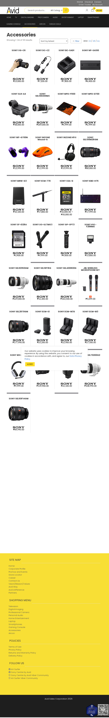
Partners (13, 592)
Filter (77, 41)
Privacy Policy (15, 649)
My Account (97, 4)
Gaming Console (17, 627)
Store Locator (15, 574)
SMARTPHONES (93, 17)
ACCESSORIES (29, 24)
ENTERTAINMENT (68, 17)
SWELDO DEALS (55, 24)
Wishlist (80, 2)
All (98, 41)
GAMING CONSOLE (13, 24)
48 (94, 41)
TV (16, 17)
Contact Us (14, 580)
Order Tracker (85, 4)
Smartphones (15, 624)
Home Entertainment (19, 618)
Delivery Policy (15, 655)
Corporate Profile (17, 568)
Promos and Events (18, 571)
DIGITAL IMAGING (27, 17)
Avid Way (13, 586)
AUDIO (55, 17)
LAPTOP (81, 17)
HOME (9, 17)
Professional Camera (19, 612)
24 (90, 41)
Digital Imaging (16, 609)
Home (12, 565)
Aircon (12, 633)
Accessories (15, 630)
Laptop (12, 621)
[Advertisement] (29, 532)
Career (12, 577)
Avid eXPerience (16, 589)
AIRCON (42, 24)
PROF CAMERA (43, 17)
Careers (97, 2)
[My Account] (87, 10)
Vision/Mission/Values (19, 583)
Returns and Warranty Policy (22, 652)
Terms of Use (15, 646)
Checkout (89, 2)
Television (13, 606)
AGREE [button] (30, 364)
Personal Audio (16, 615)
